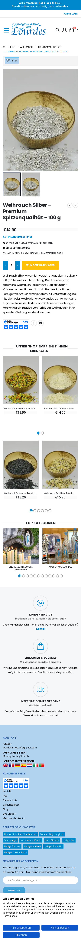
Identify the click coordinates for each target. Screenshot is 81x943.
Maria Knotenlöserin (31, 840)
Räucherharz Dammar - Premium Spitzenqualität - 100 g (60, 408)
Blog (5, 809)
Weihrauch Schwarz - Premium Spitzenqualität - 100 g (20, 493)
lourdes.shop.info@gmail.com (20, 747)
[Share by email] (41, 323)
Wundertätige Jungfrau (51, 834)
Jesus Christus (52, 840)
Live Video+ (9, 813)
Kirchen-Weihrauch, (26, 252)
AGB (5, 795)
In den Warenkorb (42, 265)
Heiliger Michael (32, 846)
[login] (64, 30)
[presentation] (8, 120)
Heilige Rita (68, 840)
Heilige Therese (12, 846)
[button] (58, 30)
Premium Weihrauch (49, 47)
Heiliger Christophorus (15, 852)
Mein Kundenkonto (13, 818)
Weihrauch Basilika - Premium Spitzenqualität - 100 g (60, 493)
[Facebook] (34, 323)
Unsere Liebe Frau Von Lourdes (20, 834)
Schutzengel (10, 840)
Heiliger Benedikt (53, 846)
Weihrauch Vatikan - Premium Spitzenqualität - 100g (20, 408)
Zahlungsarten (11, 804)
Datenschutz (10, 800)
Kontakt (41, 628)
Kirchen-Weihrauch (21, 47)
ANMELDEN (71, 13)
